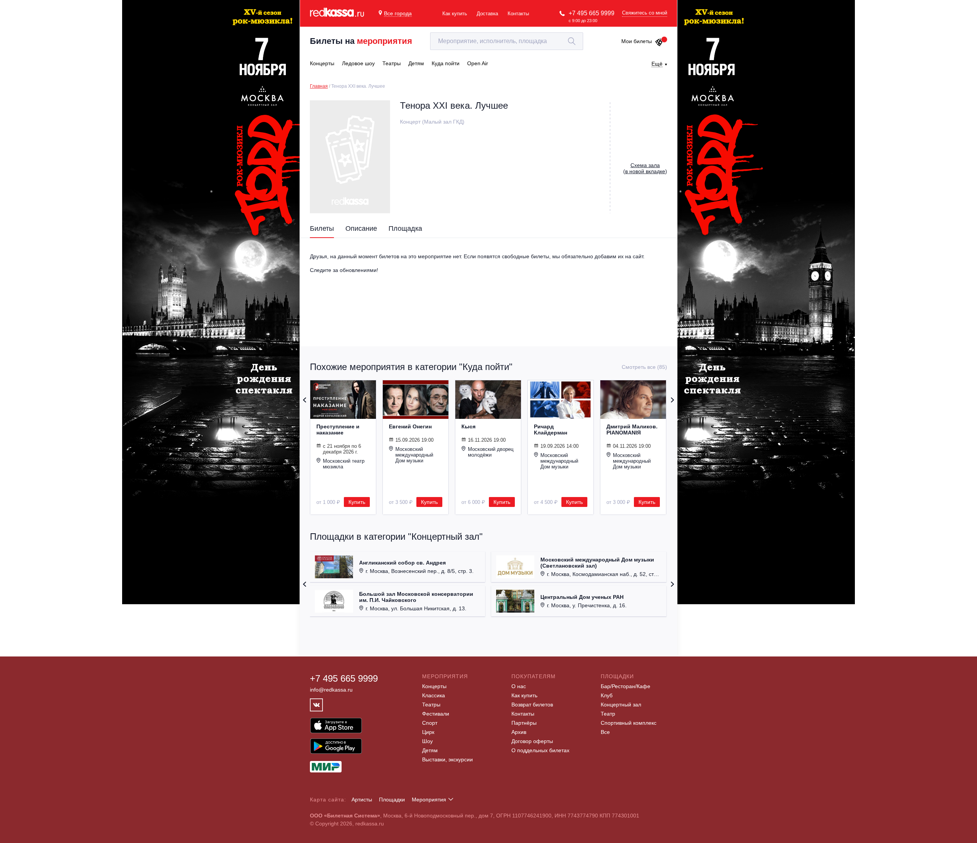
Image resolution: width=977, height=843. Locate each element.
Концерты (434, 686)
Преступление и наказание (338, 429)
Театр (608, 714)
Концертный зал (621, 704)
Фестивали (435, 714)
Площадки (392, 799)
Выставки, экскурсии (447, 759)
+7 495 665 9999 (591, 13)
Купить (356, 502)
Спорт (429, 723)
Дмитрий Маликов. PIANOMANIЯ (632, 429)
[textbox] (506, 41)
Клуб (607, 695)
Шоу (427, 741)
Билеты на (361, 41)
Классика (433, 695)
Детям (430, 750)
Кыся (468, 426)
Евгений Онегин (410, 426)
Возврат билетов (532, 704)
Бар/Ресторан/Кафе (625, 686)
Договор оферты (532, 741)
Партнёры (524, 723)
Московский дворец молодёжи (490, 452)
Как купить (454, 13)
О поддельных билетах (540, 750)
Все (605, 732)
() (645, 168)
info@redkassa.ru (331, 690)
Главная (319, 86)
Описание (361, 228)
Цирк (428, 732)
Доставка (487, 13)
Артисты (361, 799)
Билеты (322, 228)
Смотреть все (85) (644, 367)
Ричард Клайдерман (550, 429)
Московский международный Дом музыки (414, 454)
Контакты (518, 13)
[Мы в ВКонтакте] (316, 704)
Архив (518, 732)
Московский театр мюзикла (343, 464)
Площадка (405, 228)
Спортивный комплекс (628, 723)
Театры (431, 704)
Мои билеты (636, 41)
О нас (518, 686)
